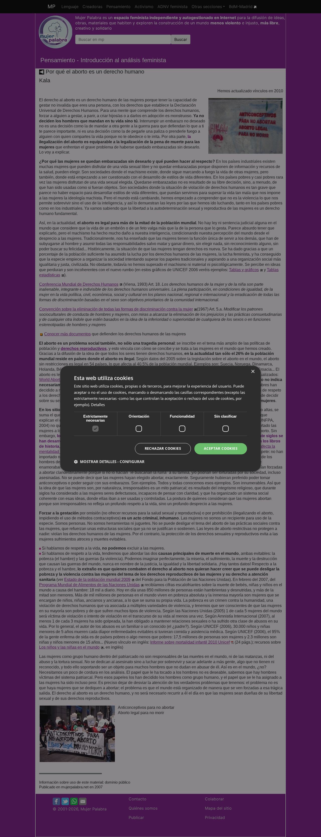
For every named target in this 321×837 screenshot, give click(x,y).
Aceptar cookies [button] (220, 448)
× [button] (253, 371)
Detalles (98, 404)
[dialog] (160, 418)
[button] (109, 461)
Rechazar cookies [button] (163, 448)
